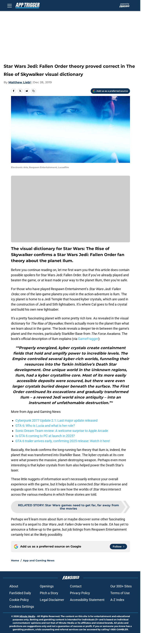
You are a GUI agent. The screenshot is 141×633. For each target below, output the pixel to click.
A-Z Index (117, 600)
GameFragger (88, 339)
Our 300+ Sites (121, 586)
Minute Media (27, 616)
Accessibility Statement (87, 600)
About (13, 586)
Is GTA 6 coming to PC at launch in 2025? (45, 436)
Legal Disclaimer (52, 600)
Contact (76, 586)
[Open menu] (9, 5)
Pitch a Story (49, 593)
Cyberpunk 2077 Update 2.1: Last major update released (56, 420)
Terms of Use (120, 593)
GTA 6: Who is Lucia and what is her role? (45, 425)
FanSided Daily (20, 593)
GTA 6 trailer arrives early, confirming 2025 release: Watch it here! (62, 441)
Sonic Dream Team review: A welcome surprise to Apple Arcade (61, 431)
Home (15, 560)
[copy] (33, 90)
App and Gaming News (38, 560)
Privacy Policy (80, 593)
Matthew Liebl (19, 82)
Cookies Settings (21, 606)
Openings (47, 586)
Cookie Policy (19, 600)
